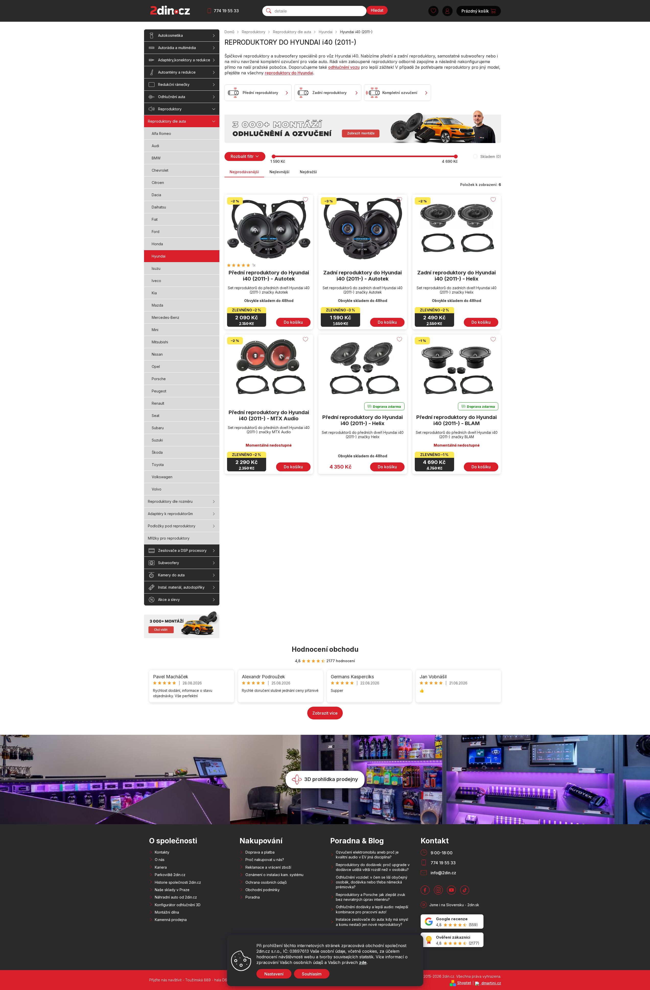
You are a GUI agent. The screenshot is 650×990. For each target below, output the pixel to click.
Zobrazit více (325, 713)
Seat (155, 415)
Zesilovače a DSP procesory (182, 550)
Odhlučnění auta (171, 97)
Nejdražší (308, 172)
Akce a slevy (169, 599)
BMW (156, 158)
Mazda (157, 305)
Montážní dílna (167, 912)
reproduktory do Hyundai (289, 72)
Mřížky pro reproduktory (169, 538)
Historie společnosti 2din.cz (178, 882)
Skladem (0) (490, 156)
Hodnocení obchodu (325, 649)
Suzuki (157, 440)
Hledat (377, 10)
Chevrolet (160, 170)
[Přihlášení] (447, 11)
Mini (155, 330)
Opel (156, 366)
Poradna (252, 897)
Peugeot (159, 391)
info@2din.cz (443, 872)
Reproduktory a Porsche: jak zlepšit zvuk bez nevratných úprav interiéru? (370, 897)
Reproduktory (170, 109)
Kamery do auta (171, 575)
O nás (159, 859)
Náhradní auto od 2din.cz (176, 897)
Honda (157, 244)
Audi (155, 146)
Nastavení (273, 973)
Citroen (158, 182)
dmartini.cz (490, 983)
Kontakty (162, 852)
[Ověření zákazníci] (452, 940)
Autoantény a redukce (177, 72)
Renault (158, 403)
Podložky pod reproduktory (171, 526)
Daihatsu (159, 207)
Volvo (156, 489)
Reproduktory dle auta (167, 121)
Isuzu (156, 268)
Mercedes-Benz (165, 317)
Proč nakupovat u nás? (264, 859)
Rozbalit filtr (242, 156)
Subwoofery (168, 563)
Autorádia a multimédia (177, 47)
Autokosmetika (170, 35)
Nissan (157, 354)
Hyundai (159, 256)
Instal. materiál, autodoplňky (181, 587)
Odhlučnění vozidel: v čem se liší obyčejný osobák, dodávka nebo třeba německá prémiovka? (371, 882)
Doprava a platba (260, 852)
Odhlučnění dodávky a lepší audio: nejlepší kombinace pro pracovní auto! (372, 909)
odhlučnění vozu (344, 67)
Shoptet (464, 983)
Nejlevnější (279, 172)
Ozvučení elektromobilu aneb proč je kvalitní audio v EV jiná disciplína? (367, 854)
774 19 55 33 (226, 10)
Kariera (161, 867)
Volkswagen (162, 477)
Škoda (157, 452)
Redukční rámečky (174, 84)
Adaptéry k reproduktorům (170, 513)
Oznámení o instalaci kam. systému (274, 874)
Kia (154, 293)
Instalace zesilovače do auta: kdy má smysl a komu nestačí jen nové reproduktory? (372, 921)
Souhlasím (312, 973)
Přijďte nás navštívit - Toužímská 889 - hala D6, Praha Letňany (201, 980)
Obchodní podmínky (262, 890)
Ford (155, 231)
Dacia (156, 195)
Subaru (158, 428)
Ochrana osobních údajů (266, 882)
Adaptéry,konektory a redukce (184, 60)
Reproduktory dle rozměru (170, 501)
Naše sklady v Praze (172, 890)
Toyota (158, 464)
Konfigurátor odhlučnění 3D (177, 905)
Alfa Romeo (161, 133)
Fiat (155, 219)
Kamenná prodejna (171, 919)
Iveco (156, 280)
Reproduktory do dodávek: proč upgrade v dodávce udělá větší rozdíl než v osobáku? (373, 867)
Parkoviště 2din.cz (170, 874)
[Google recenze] (452, 922)
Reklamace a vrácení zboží (268, 867)
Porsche (159, 379)
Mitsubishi (160, 342)
